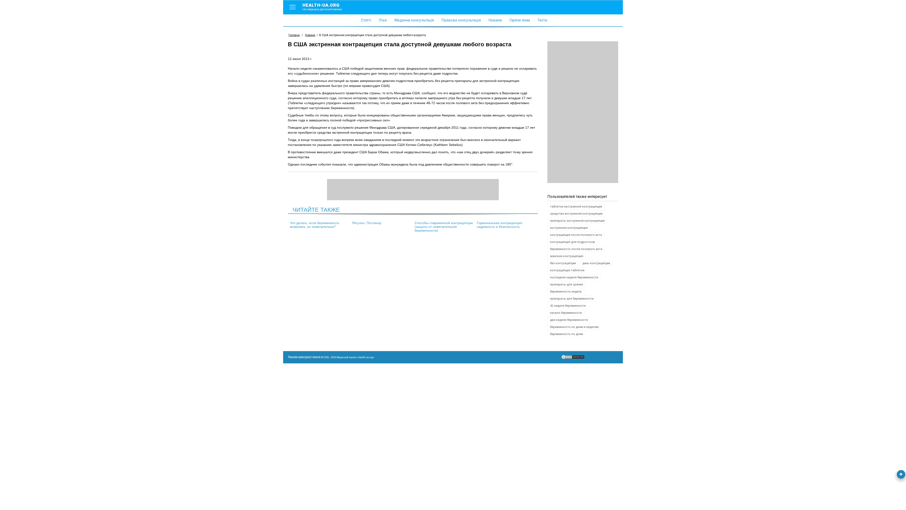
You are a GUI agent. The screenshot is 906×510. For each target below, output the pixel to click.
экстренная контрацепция (569, 228)
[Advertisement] (582, 112)
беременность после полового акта (576, 249)
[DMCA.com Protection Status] (573, 358)
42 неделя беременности (568, 305)
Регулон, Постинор (366, 223)
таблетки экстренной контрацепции (576, 206)
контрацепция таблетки (567, 270)
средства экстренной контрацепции (576, 213)
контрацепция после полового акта (576, 235)
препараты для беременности (572, 298)
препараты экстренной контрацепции (577, 220)
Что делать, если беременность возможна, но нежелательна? (314, 225)
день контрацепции (596, 263)
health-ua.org (322, 7)
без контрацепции (563, 263)
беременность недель (566, 291)
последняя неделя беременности (574, 277)
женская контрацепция (566, 256)
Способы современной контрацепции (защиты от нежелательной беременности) (444, 226)
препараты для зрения (566, 284)
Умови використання (304, 357)
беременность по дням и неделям (574, 327)
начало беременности (566, 312)
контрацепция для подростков (572, 242)
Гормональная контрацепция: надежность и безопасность (500, 225)
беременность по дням (566, 334)
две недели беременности (569, 320)
